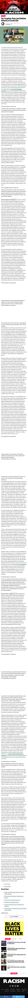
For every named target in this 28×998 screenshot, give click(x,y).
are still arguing (22, 564)
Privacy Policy (24, 989)
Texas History (7, 886)
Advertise (18, 991)
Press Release (13, 991)
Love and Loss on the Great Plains (12, 900)
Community (18, 989)
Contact (23, 991)
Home (2, 989)
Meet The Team (12, 989)
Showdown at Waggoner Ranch (11, 902)
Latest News (7, 989)
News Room (8, 24)
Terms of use (7, 991)
